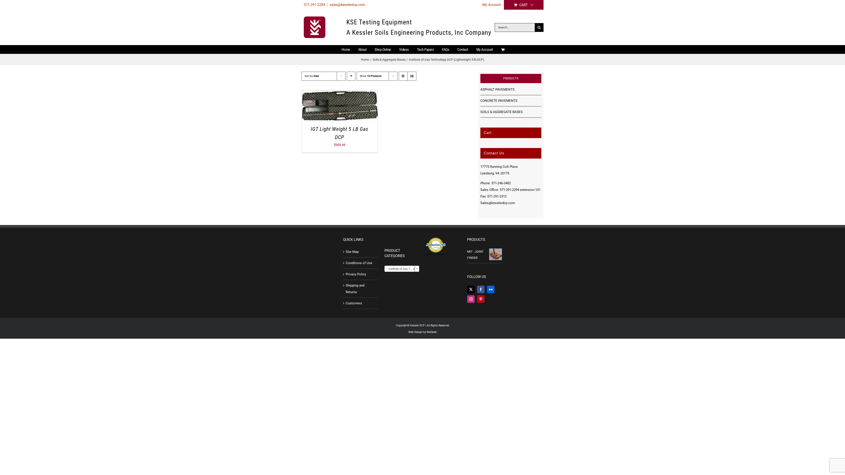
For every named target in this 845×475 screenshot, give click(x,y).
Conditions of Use (359, 263)
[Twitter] (471, 289)
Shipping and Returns (355, 288)
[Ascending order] (351, 76)
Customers (354, 303)
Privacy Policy (356, 274)
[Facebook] (481, 289)
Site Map (352, 252)
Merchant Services (435, 254)
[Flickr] (490, 289)
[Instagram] (471, 299)
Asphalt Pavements (497, 89)
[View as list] (412, 76)
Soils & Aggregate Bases (501, 112)
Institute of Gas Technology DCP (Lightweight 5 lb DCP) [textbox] (402, 268)
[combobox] (401, 269)
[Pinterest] (481, 299)
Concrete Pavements (498, 101)
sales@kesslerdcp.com (347, 5)
